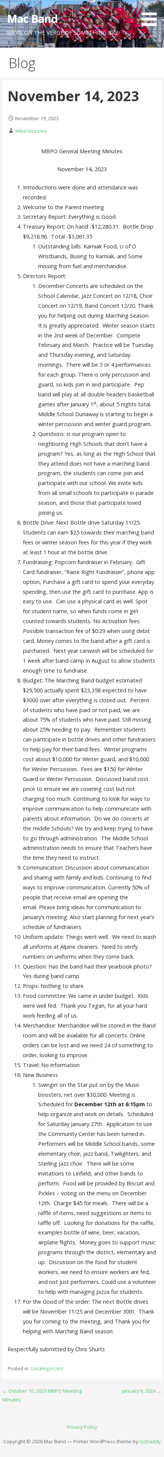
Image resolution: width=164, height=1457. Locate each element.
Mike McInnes (31, 130)
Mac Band (32, 18)
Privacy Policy (82, 1427)
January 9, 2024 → (142, 1390)
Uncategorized (47, 1368)
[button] (152, 14)
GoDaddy (150, 1441)
